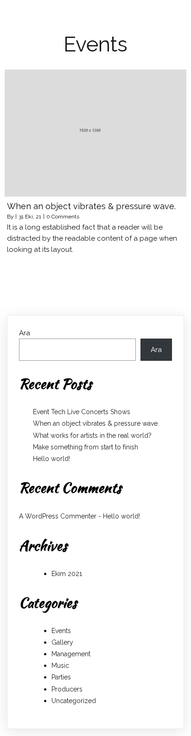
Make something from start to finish (85, 447)
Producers (67, 689)
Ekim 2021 (66, 573)
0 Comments (62, 216)
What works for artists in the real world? (92, 435)
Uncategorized (73, 700)
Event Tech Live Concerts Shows (81, 412)
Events (61, 630)
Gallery (62, 642)
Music (60, 665)
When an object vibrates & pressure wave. (96, 423)
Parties (61, 677)
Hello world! (51, 458)
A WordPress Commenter (57, 516)
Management (70, 654)
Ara (24, 333)
